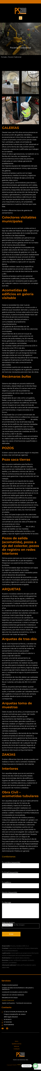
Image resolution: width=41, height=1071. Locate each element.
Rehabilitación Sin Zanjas (10, 997)
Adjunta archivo (8, 922)
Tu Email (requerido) (10, 872)
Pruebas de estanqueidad (10, 985)
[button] (20, 18)
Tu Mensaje (6, 902)
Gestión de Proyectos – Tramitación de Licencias (17, 1003)
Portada (4, 57)
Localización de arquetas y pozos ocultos (14, 992)
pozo (23, 526)
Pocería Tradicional (8, 1000)
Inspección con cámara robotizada (13, 995)
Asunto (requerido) (9, 892)
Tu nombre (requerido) (11, 862)
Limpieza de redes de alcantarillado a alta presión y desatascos (18, 988)
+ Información (6, 970)
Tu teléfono (6, 882)
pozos (27, 419)
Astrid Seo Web (24, 1059)
